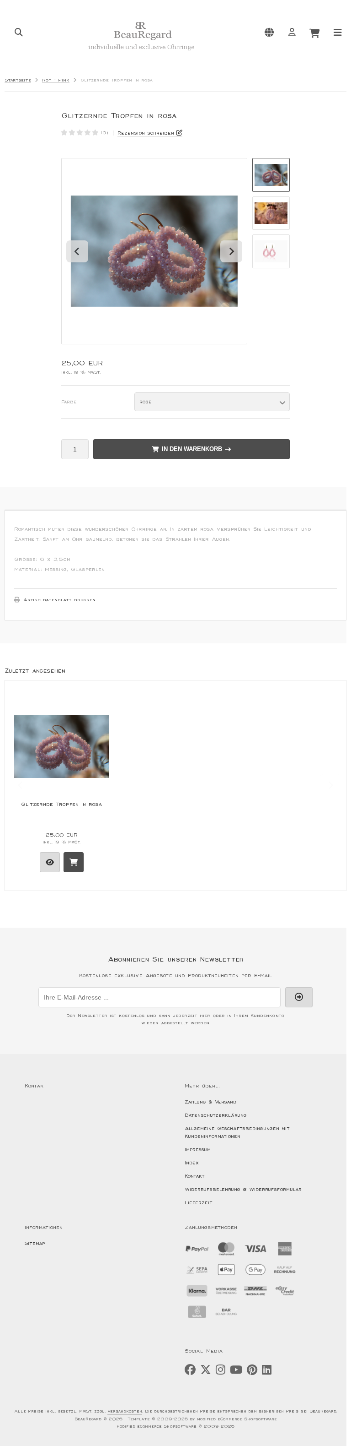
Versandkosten (124, 1411)
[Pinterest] (252, 1370)
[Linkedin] (266, 1370)
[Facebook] (190, 1370)
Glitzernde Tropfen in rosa (61, 804)
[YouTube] (236, 1370)
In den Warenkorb (191, 449)
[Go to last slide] (77, 251)
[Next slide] (231, 251)
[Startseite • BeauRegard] (141, 53)
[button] (271, 175)
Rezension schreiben (145, 133)
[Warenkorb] (314, 32)
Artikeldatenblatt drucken (59, 600)
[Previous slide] (21, 785)
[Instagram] (220, 1370)
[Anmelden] (291, 32)
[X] (205, 1370)
